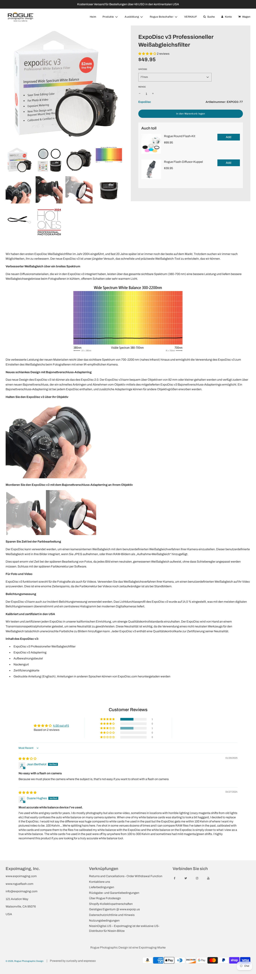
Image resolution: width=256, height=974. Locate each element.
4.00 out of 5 (61, 725)
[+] (153, 93)
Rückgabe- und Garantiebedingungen (114, 892)
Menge (142, 87)
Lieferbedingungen (101, 887)
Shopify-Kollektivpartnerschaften (111, 903)
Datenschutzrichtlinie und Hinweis (112, 914)
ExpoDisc (144, 101)
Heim (93, 16)
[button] (147, 53)
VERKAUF (190, 16)
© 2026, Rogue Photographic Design (24, 961)
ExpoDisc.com (127, 676)
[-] (139, 93)
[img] (28, 758)
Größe (142, 69)
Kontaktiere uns (99, 881)
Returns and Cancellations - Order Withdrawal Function (125, 876)
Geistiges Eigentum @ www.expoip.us (114, 909)
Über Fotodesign (105, 898)
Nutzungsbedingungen (104, 920)
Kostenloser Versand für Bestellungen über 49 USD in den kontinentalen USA (128, 4)
